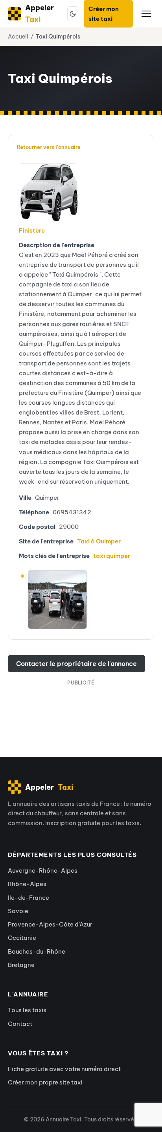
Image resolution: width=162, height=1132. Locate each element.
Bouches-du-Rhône (36, 951)
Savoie (18, 911)
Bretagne (21, 965)
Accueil (18, 36)
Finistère (32, 230)
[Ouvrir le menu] (146, 13)
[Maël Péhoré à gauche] (57, 574)
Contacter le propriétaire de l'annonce (76, 664)
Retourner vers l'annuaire (49, 147)
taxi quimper (111, 556)
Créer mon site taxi (103, 13)
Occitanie (22, 937)
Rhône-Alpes (27, 884)
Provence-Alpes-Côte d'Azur (50, 924)
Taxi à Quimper (99, 541)
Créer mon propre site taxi (45, 1082)
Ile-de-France (28, 897)
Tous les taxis (27, 1010)
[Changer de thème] (72, 13)
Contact (20, 1023)
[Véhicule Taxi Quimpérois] (46, 192)
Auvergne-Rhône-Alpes (42, 870)
